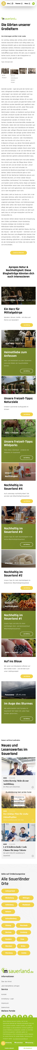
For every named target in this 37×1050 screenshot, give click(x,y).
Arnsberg (23, 932)
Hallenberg (9, 905)
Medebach (26, 905)
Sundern (8, 939)
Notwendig (8, 1043)
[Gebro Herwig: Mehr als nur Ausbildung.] (18, 773)
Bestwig (8, 932)
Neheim (8, 911)
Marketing (30, 1043)
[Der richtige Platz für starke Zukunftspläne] (18, 806)
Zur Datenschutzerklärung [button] (20, 1039)
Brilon (23, 946)
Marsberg (8, 953)
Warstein (8, 946)
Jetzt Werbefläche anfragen (10, 986)
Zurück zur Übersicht (18, 253)
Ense (22, 939)
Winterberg (9, 898)
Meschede (23, 925)
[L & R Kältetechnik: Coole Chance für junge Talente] (18, 841)
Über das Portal (6, 982)
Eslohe (23, 953)
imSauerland (10, 891)
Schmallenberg (10, 918)
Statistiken (19, 1043)
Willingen (26, 898)
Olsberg (8, 925)
